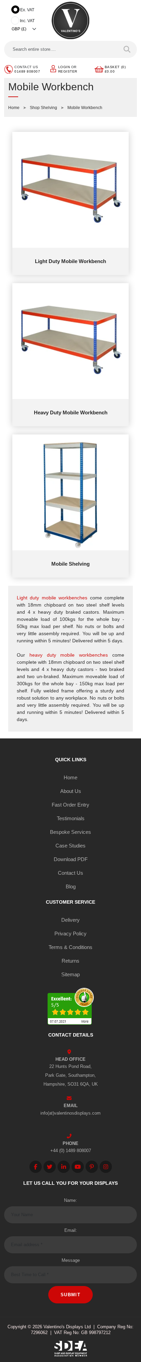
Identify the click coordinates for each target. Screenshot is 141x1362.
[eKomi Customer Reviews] (71, 1007)
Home (14, 107)
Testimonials (71, 818)
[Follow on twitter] (49, 1167)
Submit (70, 1294)
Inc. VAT (27, 20)
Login (64, 67)
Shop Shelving (43, 107)
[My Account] (53, 68)
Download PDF (71, 859)
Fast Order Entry (70, 805)
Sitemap (70, 974)
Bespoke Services (70, 832)
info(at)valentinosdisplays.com (70, 1113)
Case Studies (70, 845)
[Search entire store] (127, 49)
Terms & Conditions (70, 947)
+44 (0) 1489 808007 (70, 1150)
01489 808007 (27, 71)
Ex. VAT (27, 9)
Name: (70, 1200)
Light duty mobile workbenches (52, 597)
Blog (71, 886)
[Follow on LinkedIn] (63, 1167)
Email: (70, 1230)
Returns (70, 961)
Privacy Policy (70, 933)
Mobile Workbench (84, 107)
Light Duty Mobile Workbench (70, 261)
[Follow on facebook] (35, 1167)
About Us (70, 791)
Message (71, 1260)
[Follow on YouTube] (78, 1167)
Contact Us (70, 873)
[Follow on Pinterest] (92, 1167)
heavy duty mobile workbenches (68, 655)
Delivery (70, 920)
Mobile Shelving (70, 564)
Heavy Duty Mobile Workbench (70, 412)
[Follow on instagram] (106, 1167)
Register (67, 71)
